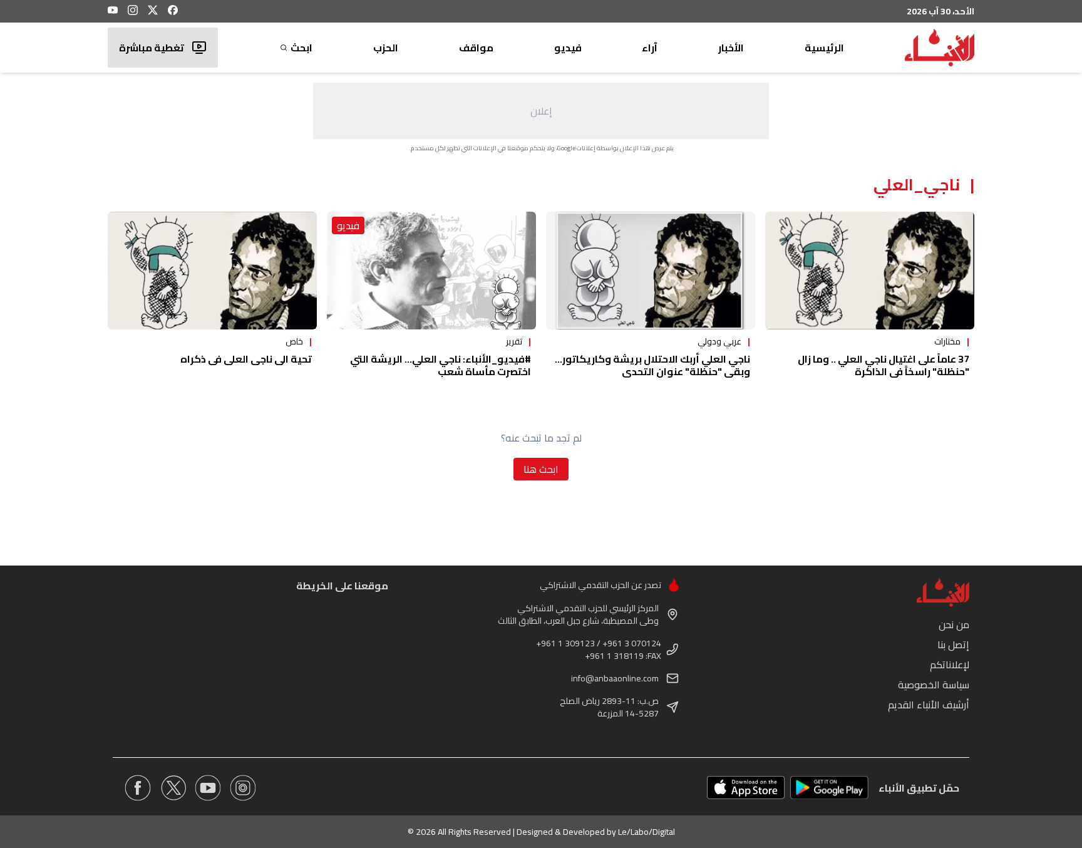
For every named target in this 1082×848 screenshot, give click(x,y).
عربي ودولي (719, 341)
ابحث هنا (541, 469)
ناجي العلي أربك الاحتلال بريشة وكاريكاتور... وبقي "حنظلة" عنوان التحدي (652, 365)
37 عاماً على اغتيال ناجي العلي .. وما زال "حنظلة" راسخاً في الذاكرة (883, 365)
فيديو (568, 47)
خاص (294, 341)
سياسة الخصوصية (933, 684)
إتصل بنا (953, 644)
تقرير (514, 341)
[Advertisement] (541, 111)
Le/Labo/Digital (646, 832)
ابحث (301, 47)
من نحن (954, 624)
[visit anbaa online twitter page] (173, 788)
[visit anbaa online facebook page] (138, 788)
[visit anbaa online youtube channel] (208, 788)
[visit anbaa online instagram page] (243, 788)
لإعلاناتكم (949, 664)
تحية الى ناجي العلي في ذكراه (246, 358)
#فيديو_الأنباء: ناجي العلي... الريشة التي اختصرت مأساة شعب (440, 365)
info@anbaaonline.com (615, 678)
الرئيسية (824, 47)
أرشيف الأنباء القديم (928, 704)
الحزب (385, 47)
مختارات (947, 341)
